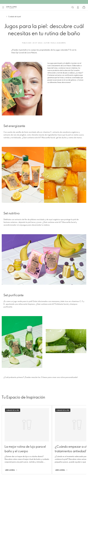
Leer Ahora (10, 470)
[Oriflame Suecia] (11, 7)
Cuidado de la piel (14, 16)
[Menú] (3, 7)
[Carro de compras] (83, 7)
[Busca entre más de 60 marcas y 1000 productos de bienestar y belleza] (72, 7)
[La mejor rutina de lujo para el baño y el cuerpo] (27, 439)
